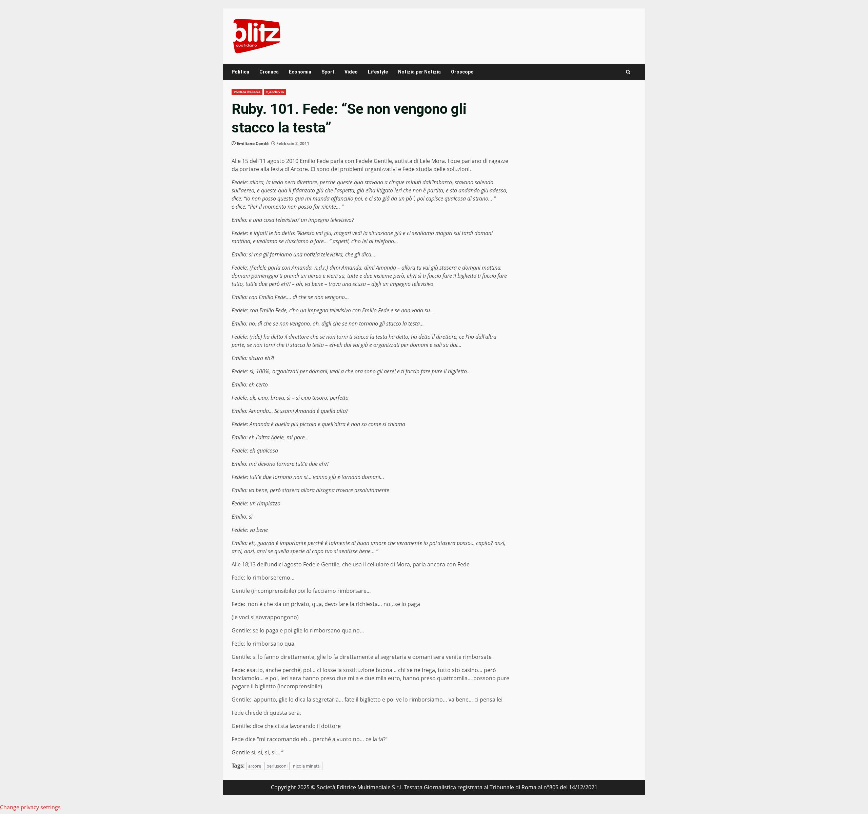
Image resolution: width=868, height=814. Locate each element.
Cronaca (269, 72)
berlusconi (277, 766)
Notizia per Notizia (419, 72)
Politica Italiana (247, 91)
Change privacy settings (30, 807)
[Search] (628, 72)
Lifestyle (378, 72)
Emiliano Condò (253, 143)
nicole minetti (306, 766)
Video (351, 72)
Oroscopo (462, 72)
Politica (240, 72)
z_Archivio (275, 91)
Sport (327, 72)
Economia (300, 72)
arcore (254, 766)
